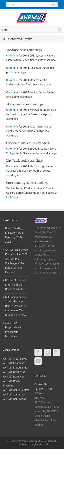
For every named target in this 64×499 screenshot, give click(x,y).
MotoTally (12, 197)
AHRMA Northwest (14, 376)
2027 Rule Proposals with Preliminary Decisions (14, 329)
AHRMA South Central (16, 390)
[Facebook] (38, 352)
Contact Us (40, 384)
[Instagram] (47, 352)
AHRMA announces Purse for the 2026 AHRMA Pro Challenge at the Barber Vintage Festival (16, 261)
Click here (12, 55)
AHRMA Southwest (14, 399)
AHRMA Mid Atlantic (15, 367)
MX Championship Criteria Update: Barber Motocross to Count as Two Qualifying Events (16, 306)
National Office (43, 388)
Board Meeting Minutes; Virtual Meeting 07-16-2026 (14, 235)
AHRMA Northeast (14, 372)
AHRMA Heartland (13, 363)
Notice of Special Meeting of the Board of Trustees (15, 285)
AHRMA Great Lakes (15, 358)
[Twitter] (56, 352)
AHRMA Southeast (14, 394)
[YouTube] (38, 361)
